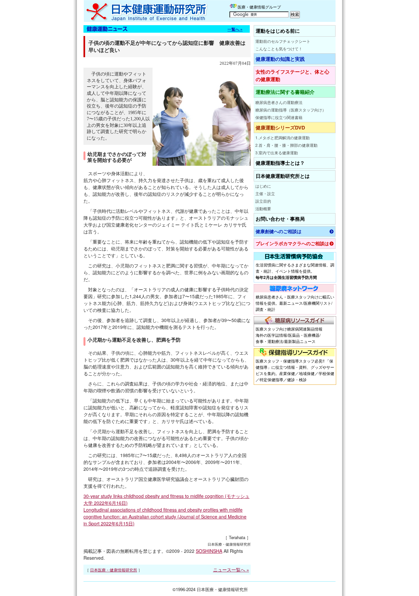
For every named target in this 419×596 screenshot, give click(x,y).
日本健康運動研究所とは (283, 175)
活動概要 (263, 208)
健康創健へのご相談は (278, 231)
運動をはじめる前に (278, 30)
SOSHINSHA (209, 551)
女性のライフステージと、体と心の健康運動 (292, 75)
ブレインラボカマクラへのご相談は (292, 243)
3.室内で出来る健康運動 (276, 152)
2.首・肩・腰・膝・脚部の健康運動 (286, 145)
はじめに (263, 186)
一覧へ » (235, 29)
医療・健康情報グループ (259, 6)
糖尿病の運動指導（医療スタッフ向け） (290, 109)
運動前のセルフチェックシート (282, 41)
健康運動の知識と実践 (280, 58)
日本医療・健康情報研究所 (113, 569)
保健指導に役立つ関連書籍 (278, 117)
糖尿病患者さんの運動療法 (278, 102)
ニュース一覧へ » (231, 569)
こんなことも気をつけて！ (278, 48)
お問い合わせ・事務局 (280, 218)
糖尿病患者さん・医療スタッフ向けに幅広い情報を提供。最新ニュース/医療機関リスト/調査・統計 (295, 303)
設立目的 (263, 201)
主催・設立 (265, 193)
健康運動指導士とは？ (280, 162)
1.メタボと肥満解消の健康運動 (282, 137)
